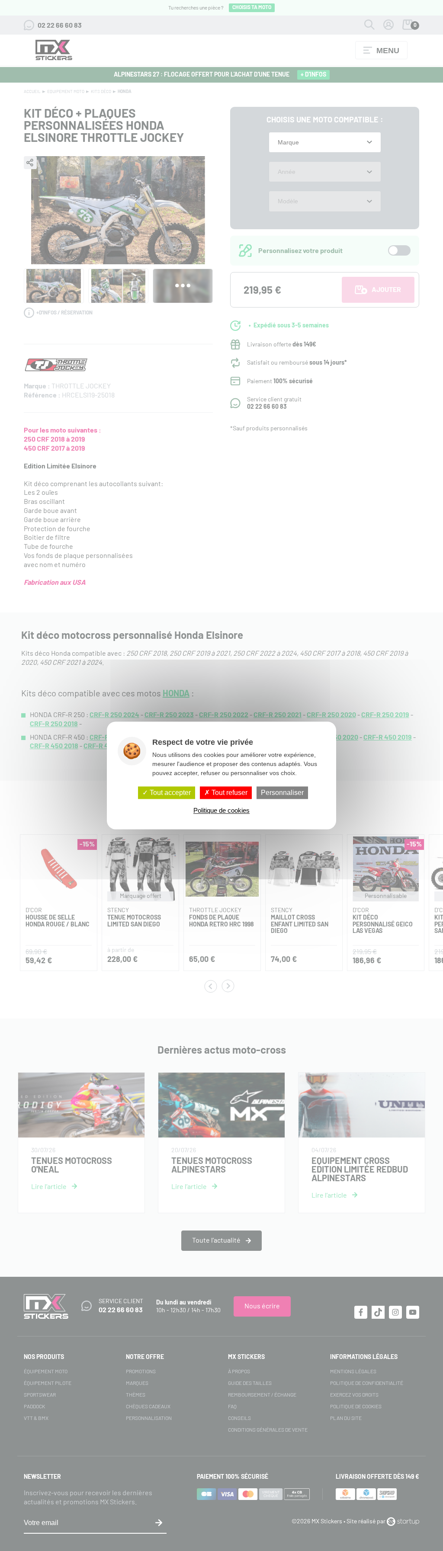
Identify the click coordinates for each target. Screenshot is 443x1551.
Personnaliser (282, 792)
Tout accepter (169, 792)
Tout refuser (228, 792)
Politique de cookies (221, 810)
